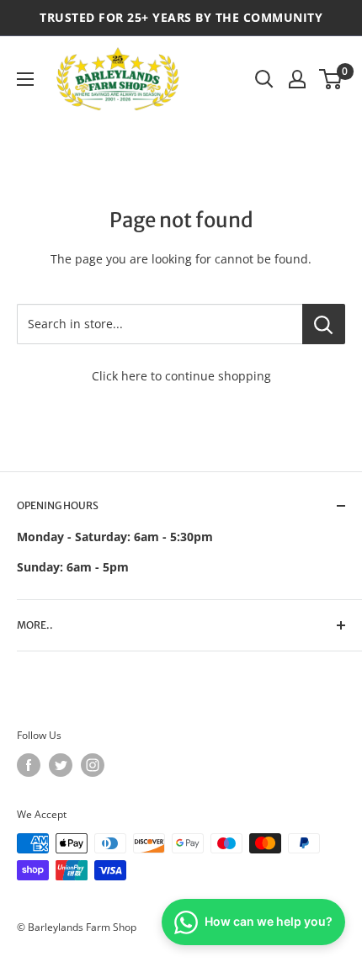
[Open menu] (25, 79)
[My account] (297, 79)
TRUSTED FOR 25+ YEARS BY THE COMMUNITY (181, 17)
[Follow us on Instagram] (92, 765)
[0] (331, 79)
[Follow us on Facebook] (28, 765)
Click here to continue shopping (181, 376)
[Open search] (264, 79)
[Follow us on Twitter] (60, 765)
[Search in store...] (323, 324)
